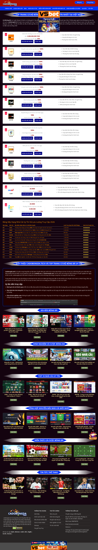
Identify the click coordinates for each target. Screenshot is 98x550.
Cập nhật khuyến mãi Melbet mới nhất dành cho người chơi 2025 (13, 427)
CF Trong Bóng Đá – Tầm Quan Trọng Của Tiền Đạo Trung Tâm (84, 459)
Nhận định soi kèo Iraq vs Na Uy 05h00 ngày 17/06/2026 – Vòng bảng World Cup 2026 (60, 330)
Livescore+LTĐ (18, 8)
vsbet (23, 34)
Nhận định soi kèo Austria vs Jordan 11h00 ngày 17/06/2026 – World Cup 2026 (13, 330)
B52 (26, 532)
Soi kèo (84, 8)
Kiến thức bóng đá (45, 8)
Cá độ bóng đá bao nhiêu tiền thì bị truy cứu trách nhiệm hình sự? (13, 459)
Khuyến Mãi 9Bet (27, 214)
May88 (23, 112)
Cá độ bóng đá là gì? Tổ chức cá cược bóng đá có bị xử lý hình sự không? (13, 492)
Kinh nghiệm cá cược (73, 8)
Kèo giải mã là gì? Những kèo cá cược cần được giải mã (60, 363)
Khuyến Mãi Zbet (27, 105)
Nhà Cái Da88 (26, 186)
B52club (17, 532)
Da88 (12, 532)
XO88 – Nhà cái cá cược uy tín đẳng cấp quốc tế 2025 (37, 395)
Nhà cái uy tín (32, 8)
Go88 (22, 532)
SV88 (23, 61)
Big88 (29, 532)
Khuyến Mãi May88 (27, 41)
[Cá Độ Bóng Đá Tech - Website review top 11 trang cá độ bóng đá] (10, 3)
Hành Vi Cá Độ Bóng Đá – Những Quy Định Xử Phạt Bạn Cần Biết (37, 459)
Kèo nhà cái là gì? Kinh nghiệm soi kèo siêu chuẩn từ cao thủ (84, 363)
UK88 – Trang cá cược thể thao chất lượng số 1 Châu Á (13, 395)
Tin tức (90, 8)
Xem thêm (13, 335)
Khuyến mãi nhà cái (58, 8)
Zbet (25, 100)
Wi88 (25, 173)
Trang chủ (8, 8)
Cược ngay (38, 41)
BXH (25, 8)
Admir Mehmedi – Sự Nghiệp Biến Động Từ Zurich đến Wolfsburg (61, 492)
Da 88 (4, 534)
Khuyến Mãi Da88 (27, 194)
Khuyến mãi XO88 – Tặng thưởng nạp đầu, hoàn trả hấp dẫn (61, 427)
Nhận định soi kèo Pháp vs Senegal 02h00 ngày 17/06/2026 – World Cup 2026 (84, 330)
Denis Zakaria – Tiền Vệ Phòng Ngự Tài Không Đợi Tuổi (37, 491)
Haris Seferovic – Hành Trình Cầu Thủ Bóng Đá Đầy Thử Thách (84, 491)
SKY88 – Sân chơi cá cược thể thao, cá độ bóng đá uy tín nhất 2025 (61, 396)
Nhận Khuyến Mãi (27, 54)
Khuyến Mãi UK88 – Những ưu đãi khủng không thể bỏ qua (37, 427)
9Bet (23, 201)
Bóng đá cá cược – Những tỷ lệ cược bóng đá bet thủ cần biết (13, 363)
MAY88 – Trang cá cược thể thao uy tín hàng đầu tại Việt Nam (84, 395)
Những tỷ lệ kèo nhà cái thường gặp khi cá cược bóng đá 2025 (37, 363)
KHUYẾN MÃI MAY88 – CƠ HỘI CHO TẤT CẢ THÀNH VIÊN (84, 427)
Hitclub (9, 534)
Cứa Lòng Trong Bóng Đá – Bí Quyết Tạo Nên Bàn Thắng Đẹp (61, 459)
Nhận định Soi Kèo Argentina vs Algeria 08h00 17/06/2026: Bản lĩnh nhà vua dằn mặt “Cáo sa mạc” (37, 331)
